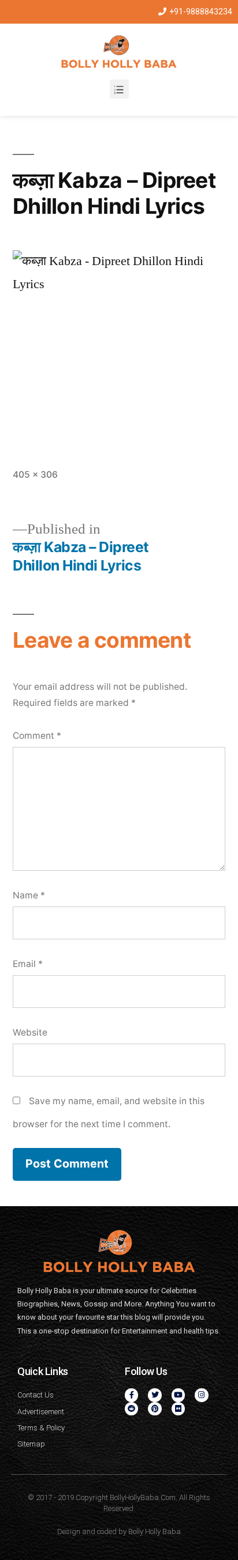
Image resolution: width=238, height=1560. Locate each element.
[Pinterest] (154, 1408)
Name (29, 895)
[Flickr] (178, 1408)
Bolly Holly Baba (154, 1531)
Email (28, 963)
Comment (37, 735)
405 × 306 (35, 474)
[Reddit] (131, 1408)
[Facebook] (131, 1395)
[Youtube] (178, 1395)
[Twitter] (154, 1395)
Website (30, 1032)
